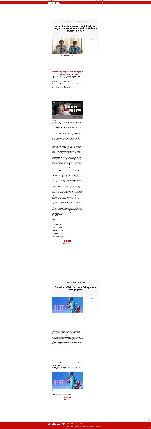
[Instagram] (96, 0)
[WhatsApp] (100, 0)
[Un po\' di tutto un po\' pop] (54, 3)
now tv (66, 243)
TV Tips (57, 215)
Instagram (71, 55)
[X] (99, 0)
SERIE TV (66, 21)
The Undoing (54, 202)
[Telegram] (98, 0)
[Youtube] (102, 0)
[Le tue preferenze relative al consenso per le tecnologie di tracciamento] (149, 427)
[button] (102, 2)
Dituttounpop (63, 21)
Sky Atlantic (69, 243)
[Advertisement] (75, 11)
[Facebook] (95, 0)
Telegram (66, 55)
